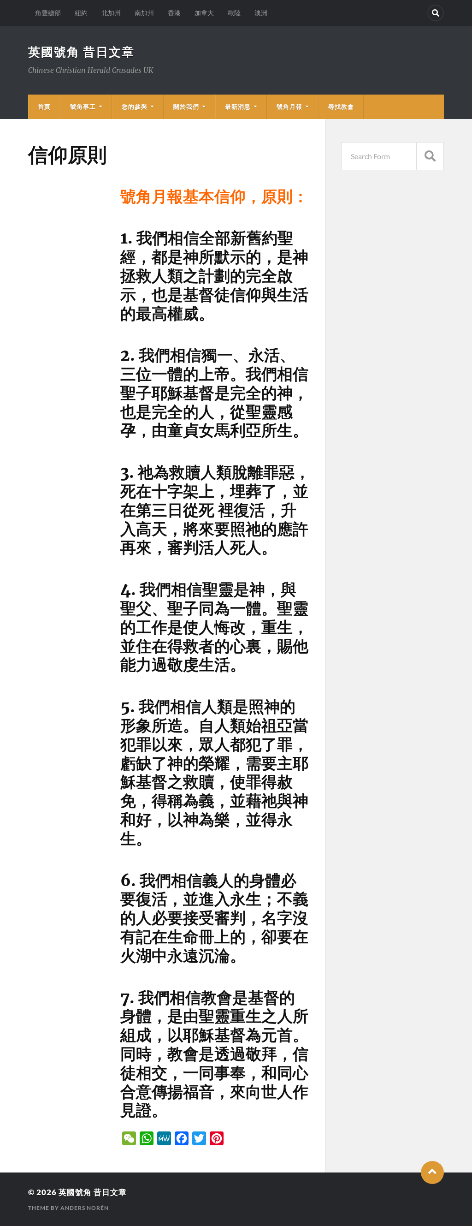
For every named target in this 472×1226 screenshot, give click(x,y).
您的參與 (135, 106)
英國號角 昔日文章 (81, 52)
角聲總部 (48, 13)
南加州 (144, 13)
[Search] (435, 13)
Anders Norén (84, 1207)
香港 (174, 13)
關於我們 (186, 106)
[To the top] (432, 1172)
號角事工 (83, 106)
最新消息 (238, 106)
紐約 (81, 13)
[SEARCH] (430, 156)
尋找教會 (341, 106)
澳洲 (260, 13)
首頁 (44, 106)
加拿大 (204, 13)
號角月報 (289, 106)
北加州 (111, 13)
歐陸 (234, 13)
